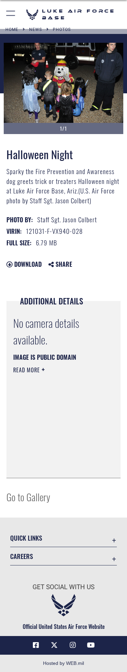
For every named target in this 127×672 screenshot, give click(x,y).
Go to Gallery (28, 496)
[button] (11, 14)
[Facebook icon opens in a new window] (36, 645)
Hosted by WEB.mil (63, 663)
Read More (27, 370)
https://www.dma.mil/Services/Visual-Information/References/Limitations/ (54, 455)
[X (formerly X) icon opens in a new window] (54, 645)
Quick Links (26, 538)
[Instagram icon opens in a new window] (73, 645)
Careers (21, 556)
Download (27, 264)
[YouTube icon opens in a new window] (91, 645)
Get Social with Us (63, 587)
